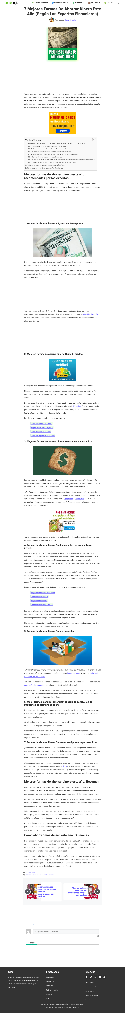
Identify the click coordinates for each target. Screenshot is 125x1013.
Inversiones (49, 986)
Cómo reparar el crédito (41, 431)
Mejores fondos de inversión (43, 592)
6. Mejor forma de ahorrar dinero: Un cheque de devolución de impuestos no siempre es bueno (63, 159)
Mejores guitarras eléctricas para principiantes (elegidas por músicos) (78, 892)
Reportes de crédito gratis (42, 427)
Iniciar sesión (30, 925)
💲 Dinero (77, 2)
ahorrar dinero (31, 875)
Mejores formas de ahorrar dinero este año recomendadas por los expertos (56, 143)
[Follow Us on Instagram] (100, 977)
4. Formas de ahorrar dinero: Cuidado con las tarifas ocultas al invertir (54, 154)
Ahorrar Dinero (31, 872)
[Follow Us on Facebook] (86, 977)
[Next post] (97, 892)
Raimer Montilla (70, 20)
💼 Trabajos (94, 2)
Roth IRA (94, 314)
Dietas (48, 998)
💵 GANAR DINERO (40, 2)
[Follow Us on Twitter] (91, 977)
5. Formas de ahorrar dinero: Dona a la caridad (46, 157)
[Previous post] (27, 892)
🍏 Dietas (108, 2)
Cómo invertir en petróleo (42, 604)
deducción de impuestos (34, 685)
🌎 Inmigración (59, 2)
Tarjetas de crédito (52, 990)
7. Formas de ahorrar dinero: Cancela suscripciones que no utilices (53, 162)
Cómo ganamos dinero (92, 987)
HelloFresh (68, 498)
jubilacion (47, 875)
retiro (53, 875)
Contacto (87, 1000)
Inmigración (50, 981)
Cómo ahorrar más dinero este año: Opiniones (45, 168)
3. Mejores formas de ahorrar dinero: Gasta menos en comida (51, 151)
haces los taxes (73, 673)
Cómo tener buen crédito (41, 423)
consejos (40, 875)
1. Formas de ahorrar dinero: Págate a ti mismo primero (49, 146)
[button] (118, 3)
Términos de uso (90, 991)
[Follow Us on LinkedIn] (95, 977)
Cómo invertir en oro (39, 596)
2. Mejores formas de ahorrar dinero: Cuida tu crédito (49, 149)
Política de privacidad (91, 995)
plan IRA (86, 314)
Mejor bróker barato (39, 600)
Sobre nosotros (89, 982)
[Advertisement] (63, 77)
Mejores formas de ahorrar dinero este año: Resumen (47, 165)
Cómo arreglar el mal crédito (43, 435)
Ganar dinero (50, 977)
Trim (65, 766)
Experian (77, 406)
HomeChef (79, 498)
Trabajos (49, 994)
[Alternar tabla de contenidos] (93, 139)
